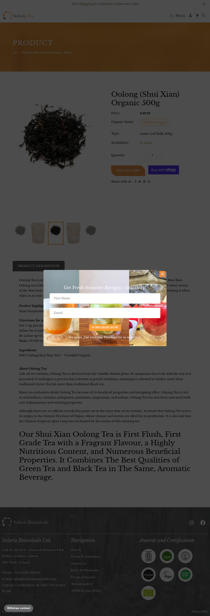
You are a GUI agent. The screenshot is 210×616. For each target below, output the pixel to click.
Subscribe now (105, 327)
